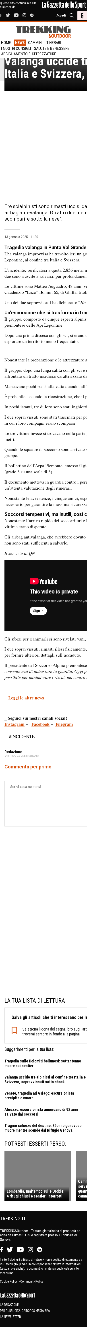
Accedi (61, 15)
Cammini (35, 42)
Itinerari (53, 42)
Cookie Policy (9, 1281)
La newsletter (10, 1317)
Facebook (40, 724)
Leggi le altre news (26, 698)
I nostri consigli (16, 48)
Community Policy (31, 1281)
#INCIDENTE (22, 736)
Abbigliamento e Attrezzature (28, 54)
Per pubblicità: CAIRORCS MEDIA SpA (25, 1310)
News (20, 42)
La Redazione (9, 1304)
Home (6, 42)
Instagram (14, 724)
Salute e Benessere (51, 48)
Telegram (64, 724)
